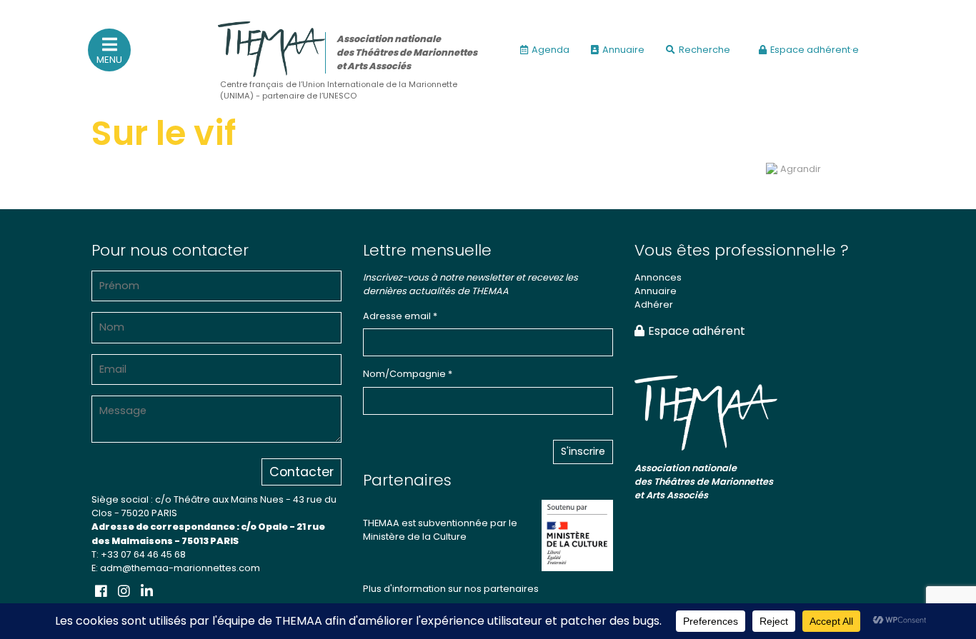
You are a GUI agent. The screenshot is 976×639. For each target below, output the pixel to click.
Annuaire (623, 50)
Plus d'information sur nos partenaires (451, 589)
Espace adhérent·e (814, 50)
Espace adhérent (696, 331)
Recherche (704, 50)
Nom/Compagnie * (407, 374)
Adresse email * (400, 316)
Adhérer (653, 304)
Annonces (658, 277)
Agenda (550, 50)
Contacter (301, 471)
